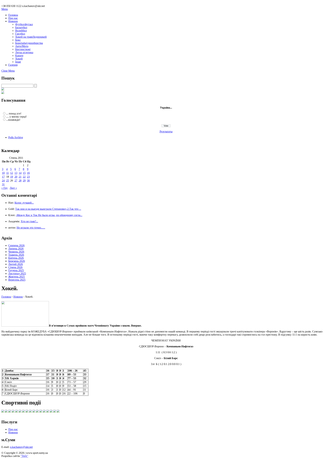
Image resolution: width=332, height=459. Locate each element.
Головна (13, 15)
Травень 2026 (16, 254)
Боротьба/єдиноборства (29, 43)
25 (7, 180)
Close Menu (8, 70)
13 (16, 172)
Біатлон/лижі (22, 49)
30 (28, 180)
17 (3, 176)
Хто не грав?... (29, 221)
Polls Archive (15, 137)
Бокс (18, 39)
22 (24, 176)
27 (16, 180)
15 (24, 172)
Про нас (13, 18)
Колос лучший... (24, 202)
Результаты (166, 131)
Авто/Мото (21, 46)
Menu (4, 9)
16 (28, 172)
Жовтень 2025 (16, 276)
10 (3, 172)
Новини (13, 21)
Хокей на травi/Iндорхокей (31, 36)
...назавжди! (13, 119)
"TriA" (24, 455)
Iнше (18, 61)
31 (3, 184)
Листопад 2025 (17, 273)
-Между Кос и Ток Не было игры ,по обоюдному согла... (49, 215)
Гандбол (20, 33)
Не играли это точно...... (31, 227)
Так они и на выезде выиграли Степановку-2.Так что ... (48, 208)
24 (3, 180)
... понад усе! (13, 113)
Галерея (12, 64)
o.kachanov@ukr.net (21, 446)
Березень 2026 (16, 261)
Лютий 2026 (15, 264)
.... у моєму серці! (16, 116)
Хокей (19, 58)
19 (11, 176)
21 (20, 176)
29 (24, 180)
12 (11, 172)
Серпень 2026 (16, 245)
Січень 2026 (15, 267)
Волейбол (21, 30)
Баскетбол (21, 27)
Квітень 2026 (16, 257)
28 (20, 180)
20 (16, 176)
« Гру (4, 187)
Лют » (13, 187)
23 (28, 176)
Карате (19, 55)
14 (20, 172)
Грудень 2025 (16, 270)
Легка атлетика (24, 52)
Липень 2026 (16, 248)
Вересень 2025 (16, 279)
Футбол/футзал (24, 24)
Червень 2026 (16, 251)
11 (7, 172)
